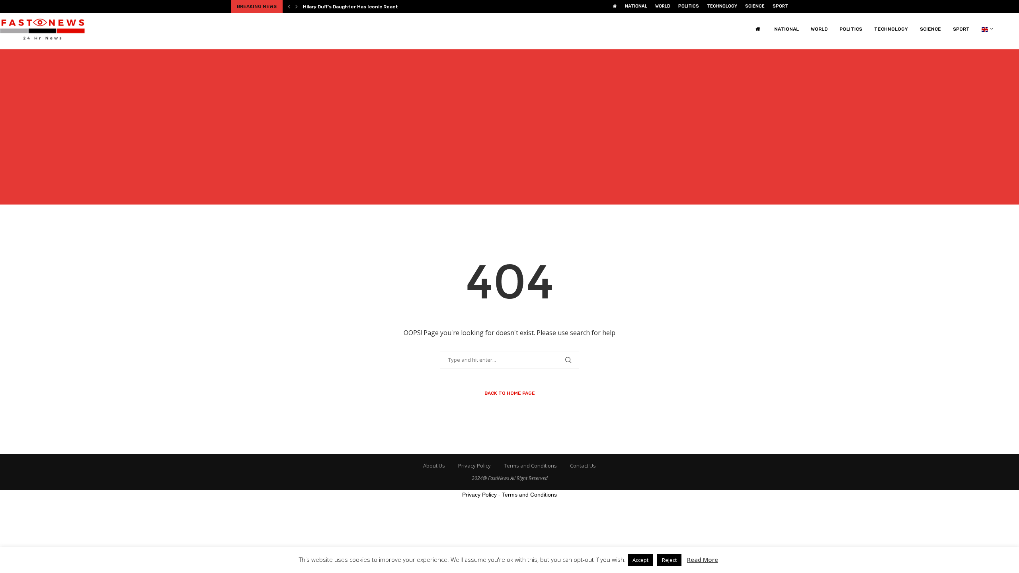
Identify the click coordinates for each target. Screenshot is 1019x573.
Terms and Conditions (530, 465)
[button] (289, 6)
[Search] (1015, 29)
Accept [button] (640, 559)
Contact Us (583, 465)
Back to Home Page (509, 393)
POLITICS (688, 6)
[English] (987, 29)
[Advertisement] (509, 131)
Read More (702, 559)
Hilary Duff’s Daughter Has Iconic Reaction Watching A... (370, 7)
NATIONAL (636, 6)
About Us (434, 465)
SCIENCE (755, 6)
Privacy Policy (474, 465)
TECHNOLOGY (722, 6)
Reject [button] (669, 559)
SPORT (780, 6)
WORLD (662, 6)
